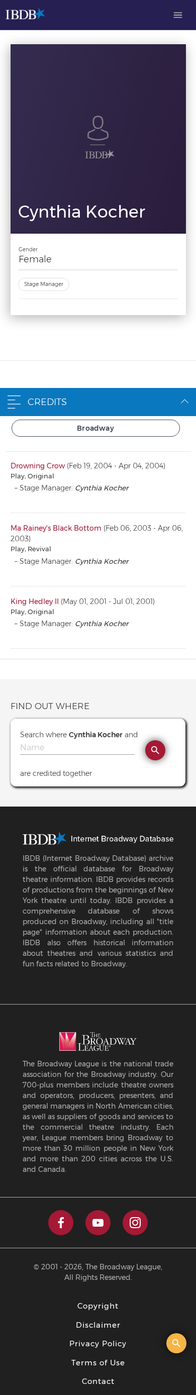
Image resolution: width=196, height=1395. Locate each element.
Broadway (95, 428)
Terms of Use (98, 1362)
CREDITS (47, 402)
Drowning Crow (38, 465)
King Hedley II (35, 601)
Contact (98, 1381)
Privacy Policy (98, 1343)
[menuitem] (178, 15)
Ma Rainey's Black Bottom (56, 528)
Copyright (98, 1306)
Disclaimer (98, 1325)
